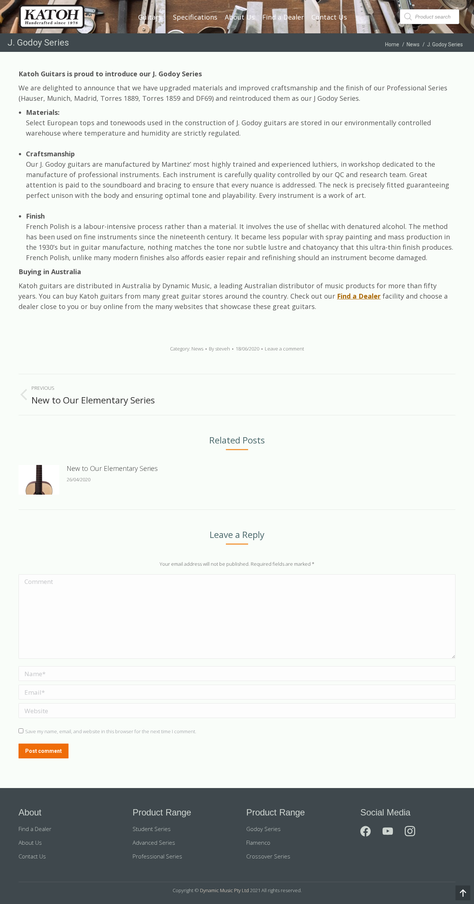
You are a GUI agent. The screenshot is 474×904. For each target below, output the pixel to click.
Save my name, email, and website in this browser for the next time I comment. (110, 731)
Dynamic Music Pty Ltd (224, 890)
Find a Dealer (359, 296)
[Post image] (39, 480)
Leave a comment (284, 348)
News (197, 348)
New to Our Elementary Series (112, 468)
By (219, 348)
